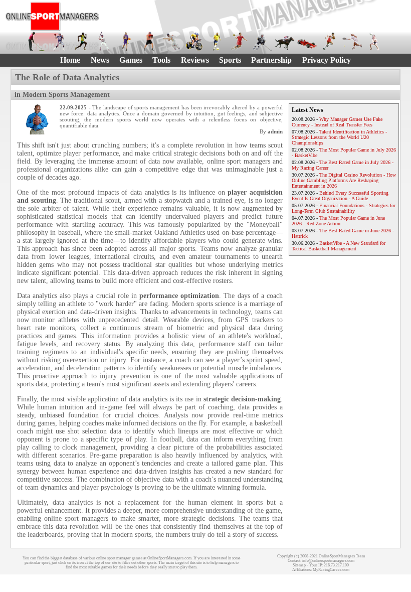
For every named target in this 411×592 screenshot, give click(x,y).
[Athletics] (81, 41)
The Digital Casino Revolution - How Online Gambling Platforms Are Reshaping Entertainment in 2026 (344, 180)
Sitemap (299, 565)
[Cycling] (194, 41)
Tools (161, 60)
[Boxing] (149, 41)
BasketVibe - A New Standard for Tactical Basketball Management (338, 245)
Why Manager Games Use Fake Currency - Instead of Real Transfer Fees (337, 121)
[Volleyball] (374, 41)
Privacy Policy (326, 60)
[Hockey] (262, 41)
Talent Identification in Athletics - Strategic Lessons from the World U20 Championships (339, 137)
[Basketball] (126, 41)
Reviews (195, 60)
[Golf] (36, 41)
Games (130, 60)
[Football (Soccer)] (217, 41)
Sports (230, 60)
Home (70, 60)
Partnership (271, 60)
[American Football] (59, 41)
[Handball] (239, 41)
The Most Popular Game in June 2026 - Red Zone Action (338, 220)
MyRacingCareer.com (331, 569)
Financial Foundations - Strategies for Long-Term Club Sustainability (343, 208)
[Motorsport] (307, 41)
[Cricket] (171, 41)
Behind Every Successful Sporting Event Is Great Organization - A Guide (340, 195)
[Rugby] (329, 41)
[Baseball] (104, 41)
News (100, 60)
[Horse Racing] (284, 41)
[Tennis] (352, 41)
